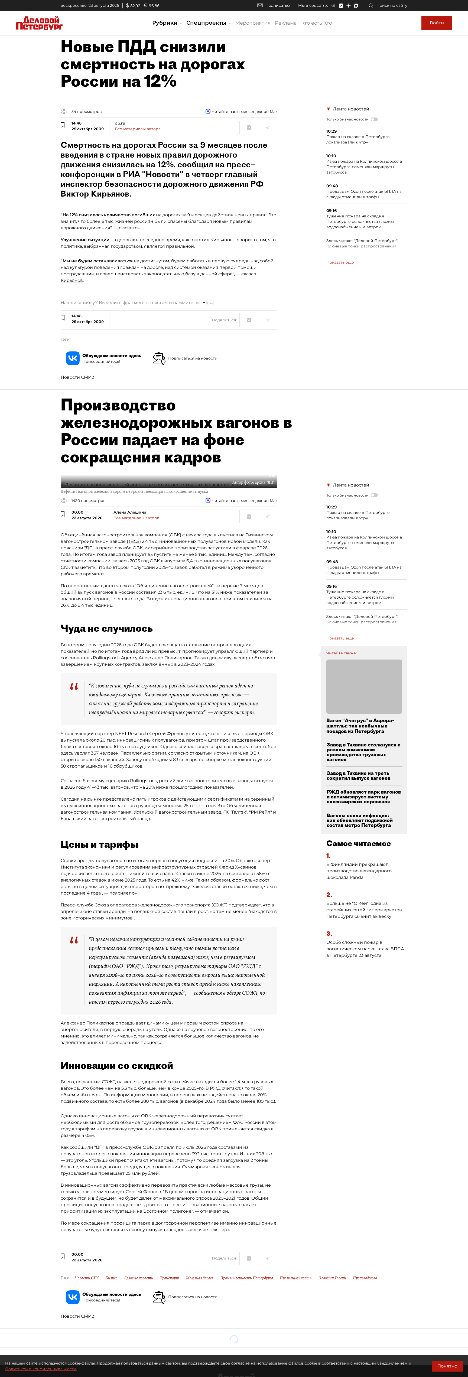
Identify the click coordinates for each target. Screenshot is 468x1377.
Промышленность (295, 1278)
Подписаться (278, 5)
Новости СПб (86, 1278)
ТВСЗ (133, 541)
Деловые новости (138, 1278)
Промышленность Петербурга (246, 1278)
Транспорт (169, 1278)
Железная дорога (199, 1278)
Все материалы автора (138, 128)
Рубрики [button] (165, 22)
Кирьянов (72, 280)
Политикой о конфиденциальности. (41, 1368)
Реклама (286, 23)
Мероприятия (253, 23)
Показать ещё (340, 262)
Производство (365, 1278)
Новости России (332, 1278)
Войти (437, 22)
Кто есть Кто (316, 23)
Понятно (447, 1366)
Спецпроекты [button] (207, 22)
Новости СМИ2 (77, 377)
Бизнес (111, 1278)
